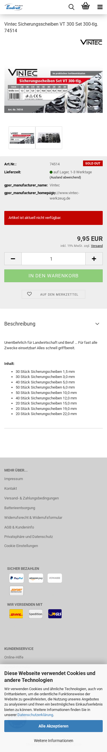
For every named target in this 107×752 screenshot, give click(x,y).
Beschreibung (19, 324)
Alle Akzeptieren (53, 726)
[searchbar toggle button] (71, 7)
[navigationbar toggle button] (100, 7)
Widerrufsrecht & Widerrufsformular (33, 517)
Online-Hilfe (13, 657)
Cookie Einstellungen (21, 546)
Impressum (13, 479)
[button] (12, 258)
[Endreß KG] (11, 7)
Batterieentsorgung (19, 508)
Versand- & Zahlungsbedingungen (31, 498)
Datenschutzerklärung (35, 715)
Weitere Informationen (53, 740)
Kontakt (10, 488)
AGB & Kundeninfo (19, 527)
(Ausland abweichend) (65, 177)
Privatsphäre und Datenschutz (28, 536)
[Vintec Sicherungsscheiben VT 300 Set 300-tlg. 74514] (53, 82)
